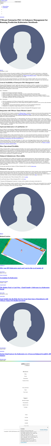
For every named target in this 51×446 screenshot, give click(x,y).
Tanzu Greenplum (3, 275)
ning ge (1, 70)
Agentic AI (2, 265)
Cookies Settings (44, 429)
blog (36, 174)
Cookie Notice (24, 442)
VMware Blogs (5, 6)
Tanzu (6, 0)
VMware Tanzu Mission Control (29, 75)
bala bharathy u (3, 347)
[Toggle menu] (0, 4)
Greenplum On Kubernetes (8, 278)
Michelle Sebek (3, 359)
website (26, 176)
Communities (5, 7)
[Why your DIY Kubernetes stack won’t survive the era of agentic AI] (23, 264)
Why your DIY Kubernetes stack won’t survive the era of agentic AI (21, 268)
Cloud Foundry (3, 284)
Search (1, 1)
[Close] (47, 427)
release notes (33, 166)
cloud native (2, 296)
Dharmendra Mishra (4, 281)
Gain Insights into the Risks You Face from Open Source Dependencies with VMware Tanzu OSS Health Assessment (24, 299)
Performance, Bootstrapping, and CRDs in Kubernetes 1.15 (11, 138)
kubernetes (2, 17)
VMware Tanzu (22, 113)
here (25, 179)
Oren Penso (2, 271)
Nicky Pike (2, 292)
